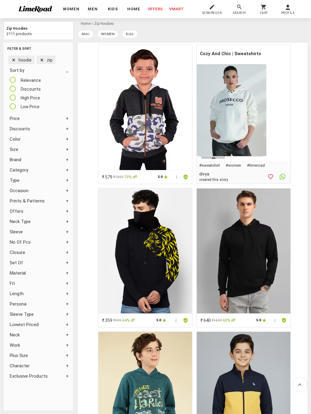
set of (16, 262)
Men (86, 34)
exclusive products (29, 376)
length (17, 293)
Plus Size (19, 355)
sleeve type (22, 314)
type (14, 180)
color (15, 139)
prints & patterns (27, 201)
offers (155, 9)
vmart (176, 9)
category (19, 170)
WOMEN (108, 34)
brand (15, 159)
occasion (19, 190)
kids (130, 34)
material (18, 273)
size (14, 149)
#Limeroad (256, 165)
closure (17, 252)
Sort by (17, 70)
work (15, 345)
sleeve (16, 232)
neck (15, 335)
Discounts (20, 129)
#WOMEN (233, 165)
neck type (20, 221)
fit (12, 283)
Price (15, 118)
